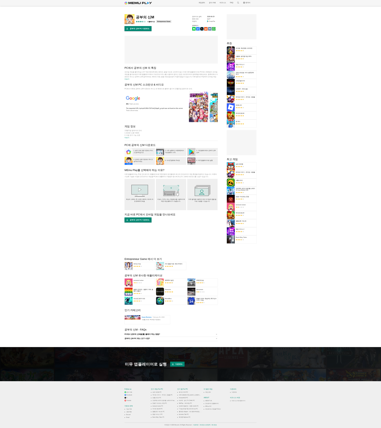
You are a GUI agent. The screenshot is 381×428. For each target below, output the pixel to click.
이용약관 (195, 425)
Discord (128, 414)
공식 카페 (212, 2)
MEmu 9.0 (208, 406)
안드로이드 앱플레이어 (212, 403)
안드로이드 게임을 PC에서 (213, 409)
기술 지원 (129, 409)
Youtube (129, 400)
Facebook (129, 395)
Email (127, 417)
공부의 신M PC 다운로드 (140, 29)
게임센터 (202, 2)
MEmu (138, 3)
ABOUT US (208, 400)
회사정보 (214, 425)
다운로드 (179, 364)
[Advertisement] (171, 50)
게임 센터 (208, 392)
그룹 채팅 (129, 412)
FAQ (231, 2)
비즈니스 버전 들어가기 (238, 400)
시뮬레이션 (151, 21)
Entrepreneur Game (163, 21)
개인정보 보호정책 (205, 425)
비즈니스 (223, 2)
